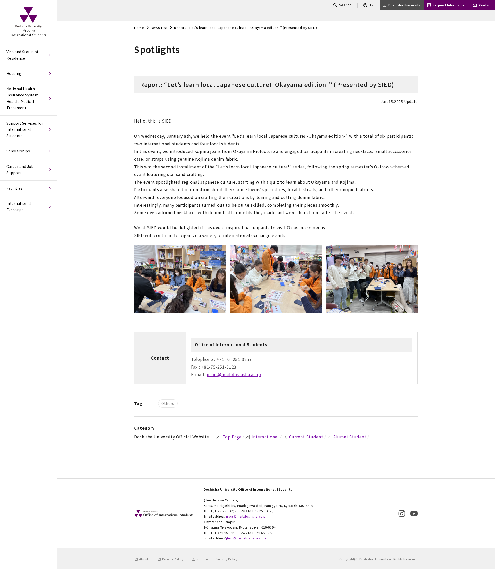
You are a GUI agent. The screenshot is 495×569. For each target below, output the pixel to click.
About (143, 559)
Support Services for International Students (24, 129)
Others (167, 403)
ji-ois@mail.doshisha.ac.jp (234, 374)
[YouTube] (414, 513)
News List (159, 27)
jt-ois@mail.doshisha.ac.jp (246, 538)
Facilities (14, 188)
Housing (13, 73)
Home (139, 27)
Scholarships (18, 150)
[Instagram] (401, 513)
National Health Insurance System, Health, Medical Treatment (22, 98)
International (265, 437)
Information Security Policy (217, 559)
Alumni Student (349, 437)
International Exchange (18, 206)
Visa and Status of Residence (22, 55)
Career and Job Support (20, 169)
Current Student (306, 437)
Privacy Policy (172, 559)
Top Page (232, 437)
